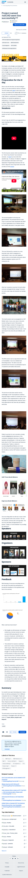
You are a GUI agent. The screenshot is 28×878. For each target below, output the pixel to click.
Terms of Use (21, 862)
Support (21, 870)
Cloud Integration (5, 45)
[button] (8, 35)
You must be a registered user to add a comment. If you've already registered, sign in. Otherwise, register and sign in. (13, 744)
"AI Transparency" (16, 763)
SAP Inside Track (5, 42)
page (13, 90)
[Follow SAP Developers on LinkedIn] (17, 858)
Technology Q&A (7, 793)
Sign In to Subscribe (19, 24)
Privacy (7, 862)
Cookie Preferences (7, 874)
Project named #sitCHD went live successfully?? (11, 15)
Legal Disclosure (21, 866)
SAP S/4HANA (13, 45)
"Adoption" (21, 761)
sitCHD (3, 726)
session (12, 166)
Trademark (7, 870)
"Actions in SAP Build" (12, 761)
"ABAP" (3, 761)
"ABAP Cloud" (7, 758)
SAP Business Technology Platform (9, 48)
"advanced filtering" (6, 763)
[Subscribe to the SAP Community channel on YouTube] (15, 858)
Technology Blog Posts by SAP (11, 781)
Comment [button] (22, 732)
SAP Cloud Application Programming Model (10, 39)
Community (10, 2)
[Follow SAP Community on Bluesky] (12, 858)
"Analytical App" (5, 766)
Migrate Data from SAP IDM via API (10, 784)
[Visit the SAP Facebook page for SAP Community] (10, 858)
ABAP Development (14, 42)
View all (4, 850)
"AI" (23, 763)
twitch (9, 156)
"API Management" (6, 768)
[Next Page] (15, 770)
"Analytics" (13, 766)
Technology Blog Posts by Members (10, 5)
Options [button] (13, 27)
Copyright (7, 866)
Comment (7, 749)
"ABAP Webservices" (17, 758)
